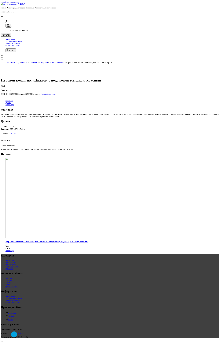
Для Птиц (9, 269)
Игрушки (44, 63)
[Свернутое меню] (2, 55)
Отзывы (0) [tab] (10, 105)
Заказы (8, 282)
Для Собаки (10, 262)
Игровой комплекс (57, 63)
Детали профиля (12, 287)
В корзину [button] (10, 251)
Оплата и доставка (13, 46)
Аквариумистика (12, 267)
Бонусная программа (14, 41)
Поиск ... (4, 12)
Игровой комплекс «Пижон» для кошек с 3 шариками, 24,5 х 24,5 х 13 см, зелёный (47, 241)
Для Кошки (34, 63)
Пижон (13, 133)
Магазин (24, 63)
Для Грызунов (11, 265)
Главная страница (12, 63)
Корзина (9, 280)
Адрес (8, 285)
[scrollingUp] (2, 341)
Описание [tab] (9, 101)
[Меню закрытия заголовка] (2, 57)
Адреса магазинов (13, 43)
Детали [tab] (8, 103)
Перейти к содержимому (10, 2)
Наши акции (10, 39)
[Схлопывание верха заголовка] (2, 59)
